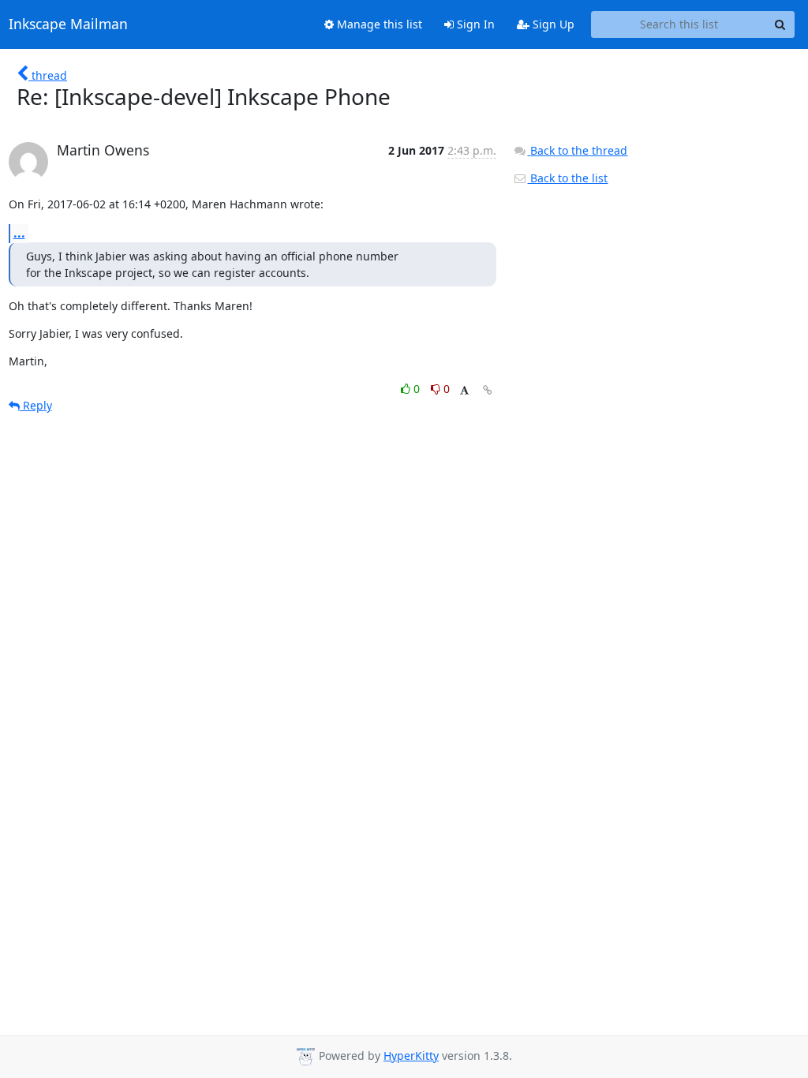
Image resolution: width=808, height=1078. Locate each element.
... (19, 232)
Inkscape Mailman (68, 24)
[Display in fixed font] (464, 391)
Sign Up (551, 24)
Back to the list (567, 177)
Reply (36, 405)
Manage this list (378, 24)
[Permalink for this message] (487, 390)
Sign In (474, 24)
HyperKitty (411, 1055)
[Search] (780, 24)
